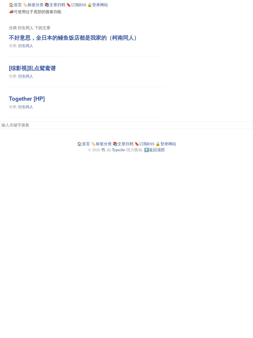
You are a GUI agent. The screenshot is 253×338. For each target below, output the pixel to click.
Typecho (118, 149)
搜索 (249, 125)
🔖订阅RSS (76, 4)
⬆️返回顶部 (154, 149)
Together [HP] (27, 98)
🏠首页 (15, 4)
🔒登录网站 (97, 4)
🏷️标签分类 (33, 4)
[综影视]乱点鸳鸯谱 (32, 68)
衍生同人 (25, 45)
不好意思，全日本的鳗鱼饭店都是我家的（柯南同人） (74, 37)
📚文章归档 (54, 4)
